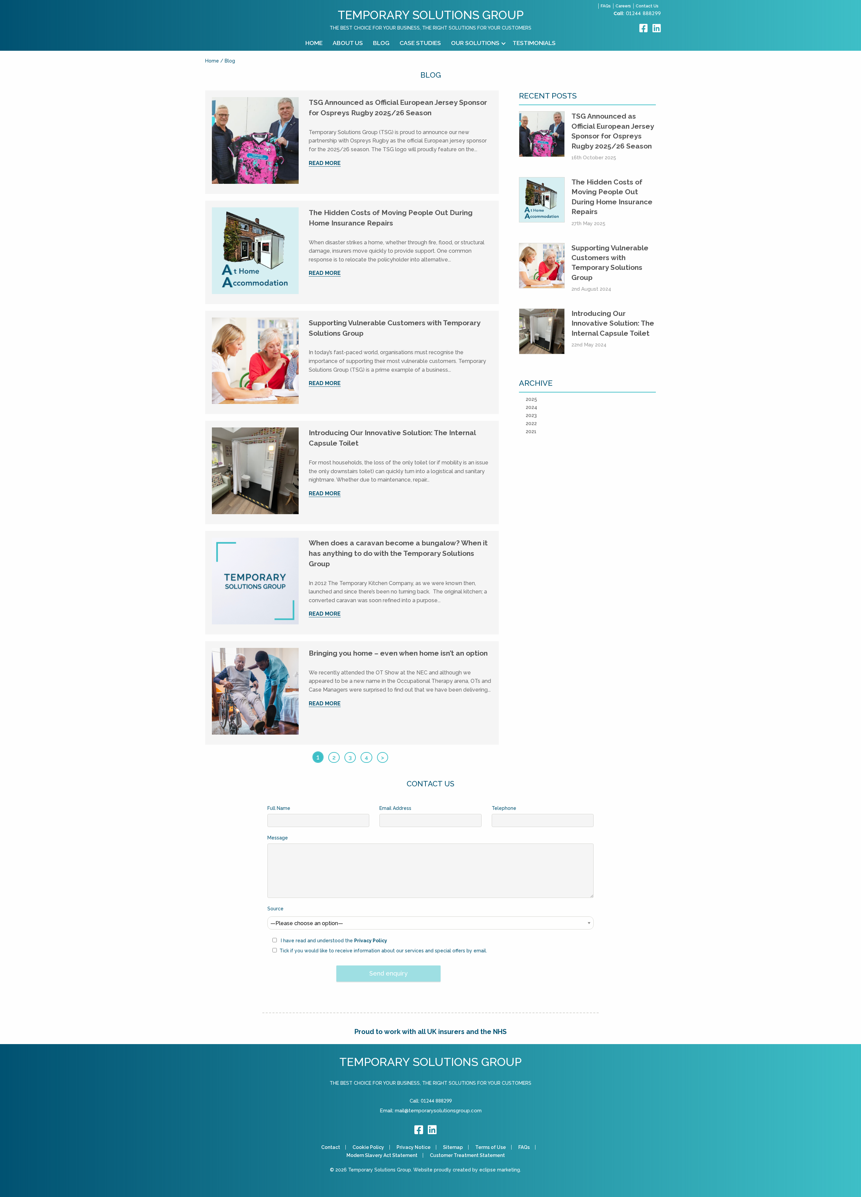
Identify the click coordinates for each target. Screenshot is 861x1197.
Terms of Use (490, 1147)
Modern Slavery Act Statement (381, 1155)
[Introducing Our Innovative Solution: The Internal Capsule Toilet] (255, 472)
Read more (325, 163)
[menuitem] (314, 43)
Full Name (278, 808)
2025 (531, 399)
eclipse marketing (499, 1169)
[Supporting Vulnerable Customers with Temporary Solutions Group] (255, 362)
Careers (623, 6)
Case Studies (420, 42)
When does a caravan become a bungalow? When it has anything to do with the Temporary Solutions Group (398, 553)
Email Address (395, 808)
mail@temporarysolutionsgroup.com (438, 1111)
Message (277, 837)
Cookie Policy (368, 1147)
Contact (330, 1147)
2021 (531, 431)
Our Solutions (475, 42)
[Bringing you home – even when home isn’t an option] (255, 693)
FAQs (606, 6)
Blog (381, 42)
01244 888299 (643, 13)
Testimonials (534, 42)
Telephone (504, 808)
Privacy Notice (413, 1147)
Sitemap (453, 1147)
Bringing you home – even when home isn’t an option (398, 653)
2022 (531, 423)
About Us (348, 42)
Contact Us (647, 6)
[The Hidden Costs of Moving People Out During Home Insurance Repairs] (255, 252)
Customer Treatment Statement (467, 1155)
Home (314, 42)
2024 (531, 407)
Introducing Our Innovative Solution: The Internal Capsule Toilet (612, 323)
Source (275, 908)
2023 (531, 415)
